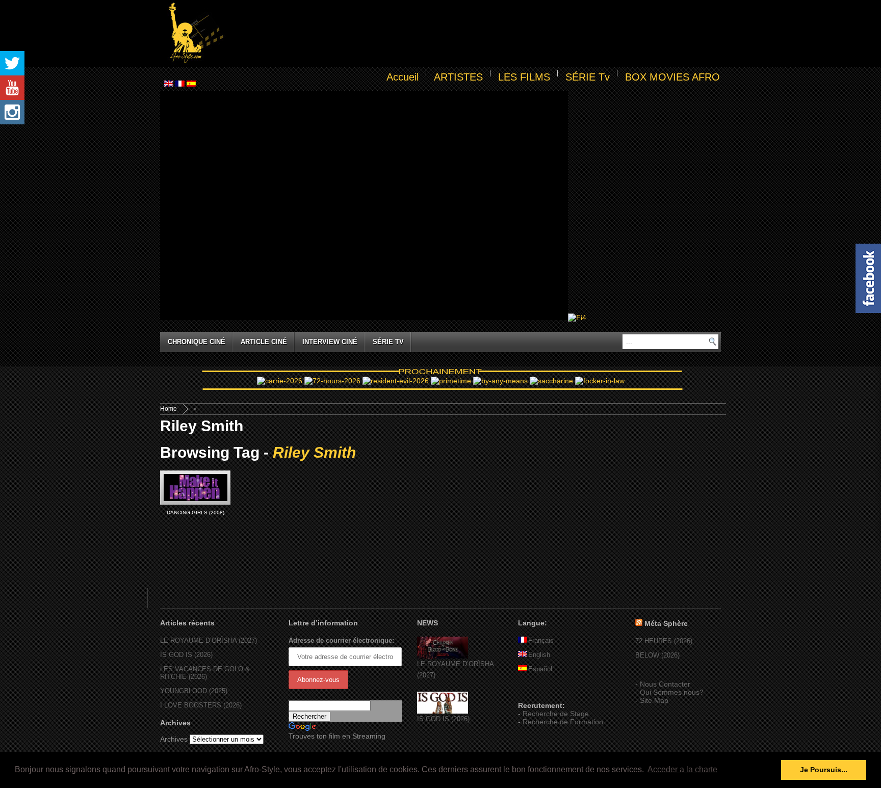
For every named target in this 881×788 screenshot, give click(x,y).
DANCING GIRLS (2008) (195, 512)
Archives (174, 739)
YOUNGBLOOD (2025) (193, 691)
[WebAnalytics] (538, 691)
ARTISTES (458, 77)
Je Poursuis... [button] (823, 770)
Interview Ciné (329, 342)
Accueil (402, 77)
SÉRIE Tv (587, 77)
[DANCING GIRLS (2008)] (195, 487)
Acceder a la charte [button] (682, 769)
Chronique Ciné (196, 342)
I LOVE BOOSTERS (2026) (201, 705)
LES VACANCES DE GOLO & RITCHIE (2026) (205, 672)
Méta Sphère (666, 623)
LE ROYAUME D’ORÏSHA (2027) (208, 640)
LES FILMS (524, 77)
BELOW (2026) (657, 655)
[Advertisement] (474, 33)
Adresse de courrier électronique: (341, 640)
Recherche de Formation (563, 722)
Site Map (654, 700)
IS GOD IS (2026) (186, 655)
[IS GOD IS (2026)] (442, 711)
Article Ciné (264, 342)
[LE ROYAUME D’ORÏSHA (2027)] (442, 656)
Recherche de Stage (556, 714)
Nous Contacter (665, 684)
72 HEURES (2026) (663, 641)
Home (168, 408)
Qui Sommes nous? (672, 692)
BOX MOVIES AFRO (672, 77)
